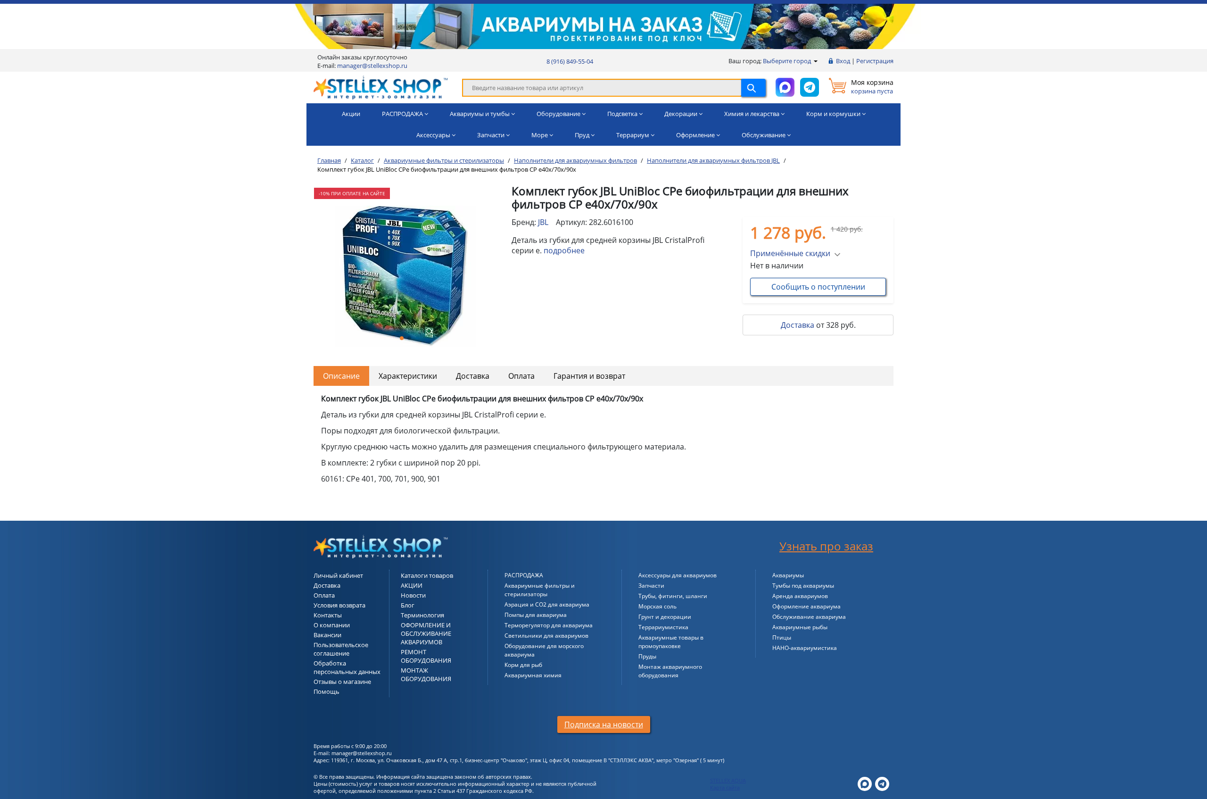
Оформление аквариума (806, 606)
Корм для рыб (523, 665)
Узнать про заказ (826, 546)
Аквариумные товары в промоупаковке (670, 641)
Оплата (521, 376)
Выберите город (787, 61)
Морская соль (657, 606)
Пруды (647, 656)
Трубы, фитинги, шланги (672, 596)
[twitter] (865, 782)
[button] (402, 338)
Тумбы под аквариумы (803, 586)
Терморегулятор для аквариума (548, 625)
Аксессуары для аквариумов (677, 575)
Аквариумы (788, 575)
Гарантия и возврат (589, 376)
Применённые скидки (790, 253)
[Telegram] (882, 782)
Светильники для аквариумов (546, 636)
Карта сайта (725, 787)
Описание (341, 376)
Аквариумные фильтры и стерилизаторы (539, 590)
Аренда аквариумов (800, 596)
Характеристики (408, 376)
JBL (543, 222)
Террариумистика (663, 627)
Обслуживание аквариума (809, 617)
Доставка (797, 325)
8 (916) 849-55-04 (569, 61)
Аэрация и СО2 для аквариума (546, 604)
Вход (843, 61)
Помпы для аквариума (535, 615)
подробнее (564, 250)
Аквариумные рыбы (799, 627)
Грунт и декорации (664, 617)
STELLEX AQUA (728, 780)
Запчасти (651, 586)
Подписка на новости (603, 724)
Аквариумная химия (533, 675)
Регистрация (874, 61)
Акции (351, 113)
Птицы (781, 637)
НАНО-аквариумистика (804, 648)
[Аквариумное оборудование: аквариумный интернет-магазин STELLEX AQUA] (381, 87)
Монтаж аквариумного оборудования (670, 671)
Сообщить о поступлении (818, 287)
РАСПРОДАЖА (523, 575)
